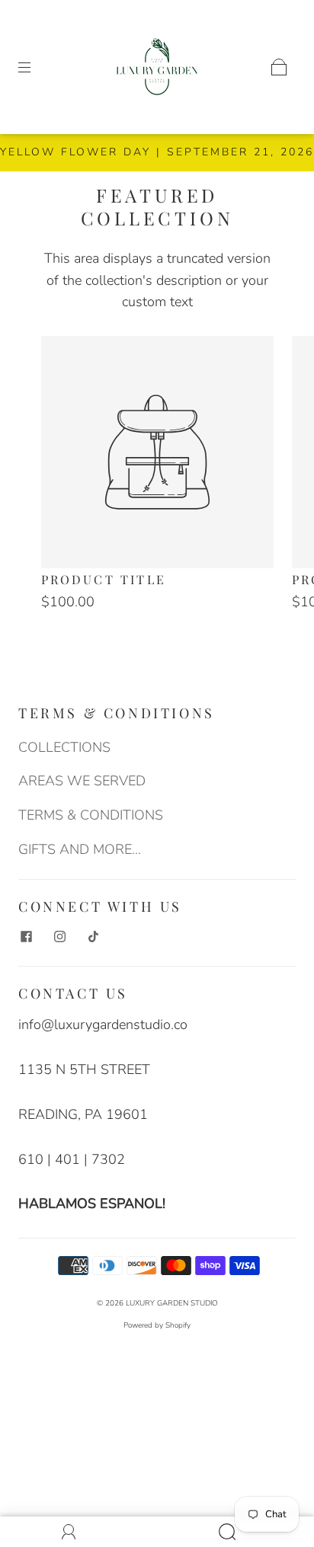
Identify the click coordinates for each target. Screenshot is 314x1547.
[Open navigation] (35, 67)
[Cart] (279, 67)
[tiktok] (93, 936)
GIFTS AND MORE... (79, 849)
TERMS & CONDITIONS (90, 815)
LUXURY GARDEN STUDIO (172, 1303)
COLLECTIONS (64, 747)
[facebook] (26, 936)
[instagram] (59, 936)
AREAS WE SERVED (82, 781)
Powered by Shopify (157, 1325)
